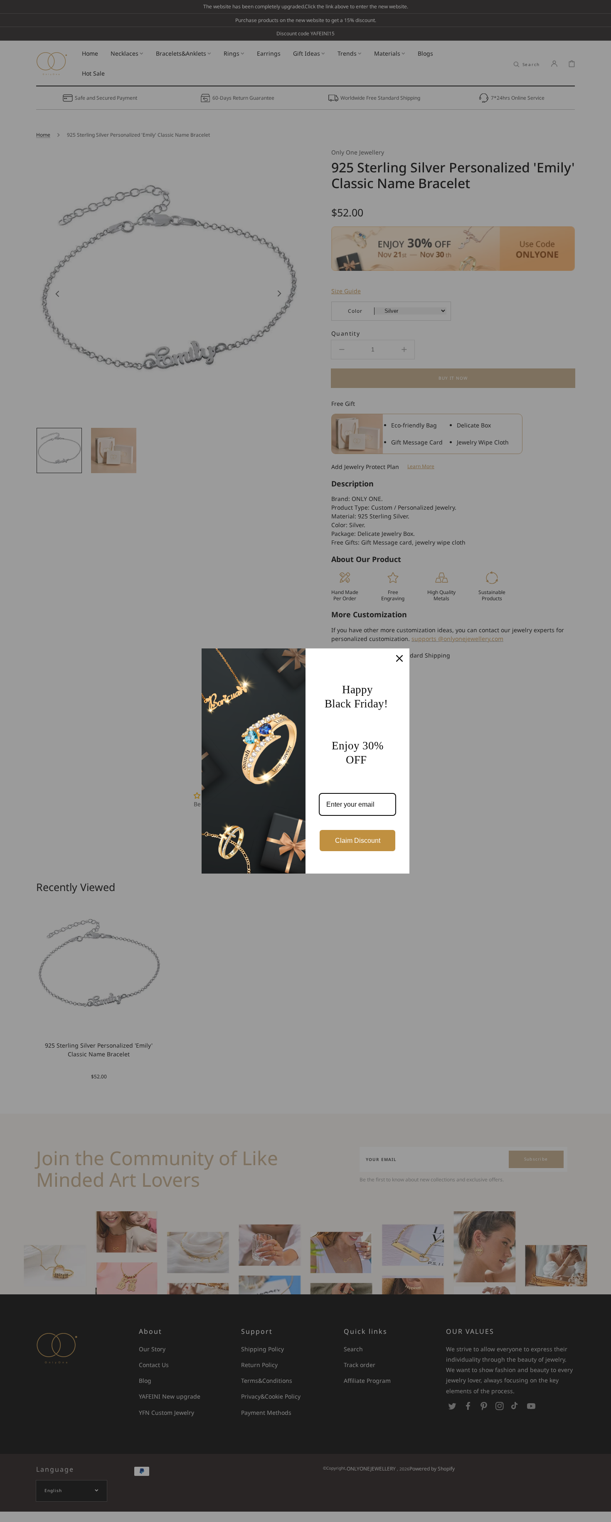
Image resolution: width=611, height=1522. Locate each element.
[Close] (399, 658)
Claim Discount (357, 840)
